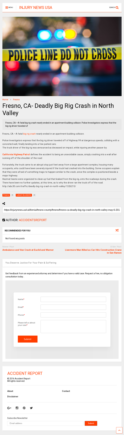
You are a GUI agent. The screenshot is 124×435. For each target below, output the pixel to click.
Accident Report (24, 373)
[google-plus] (9, 408)
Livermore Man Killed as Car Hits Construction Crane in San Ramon (93, 251)
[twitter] (31, 408)
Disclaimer (12, 396)
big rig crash (29, 134)
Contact (66, 391)
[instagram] (17, 408)
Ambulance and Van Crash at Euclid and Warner (28, 250)
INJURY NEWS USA (35, 7)
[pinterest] (24, 408)
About (10, 391)
